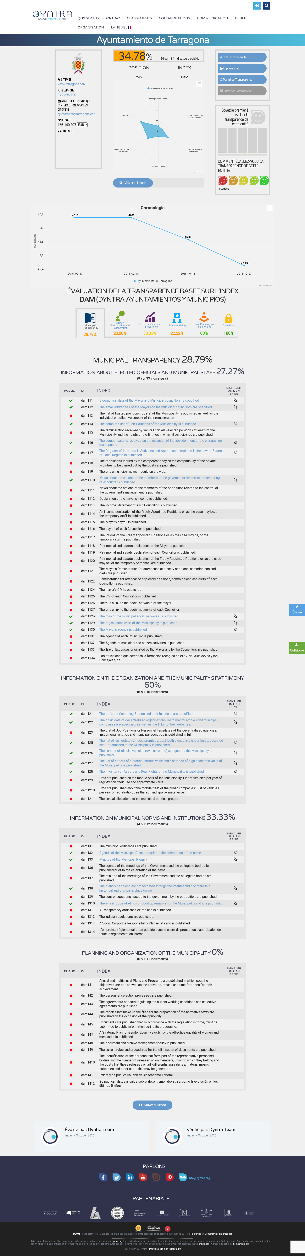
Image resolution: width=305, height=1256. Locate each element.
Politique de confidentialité (165, 1248)
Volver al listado (134, 183)
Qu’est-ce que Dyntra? (99, 18)
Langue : (119, 27)
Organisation (91, 27)
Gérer (240, 18)
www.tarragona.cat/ (71, 84)
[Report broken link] (235, 400)
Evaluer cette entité (234, 57)
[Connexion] (257, 6)
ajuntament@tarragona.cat (76, 114)
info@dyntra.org (241, 1243)
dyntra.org (117, 1241)
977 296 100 (67, 95)
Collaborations (174, 18)
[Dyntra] (52, 15)
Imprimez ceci (231, 68)
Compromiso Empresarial (218, 1234)
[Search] (266, 6)
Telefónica (195, 1234)
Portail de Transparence (237, 79)
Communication (212, 18)
